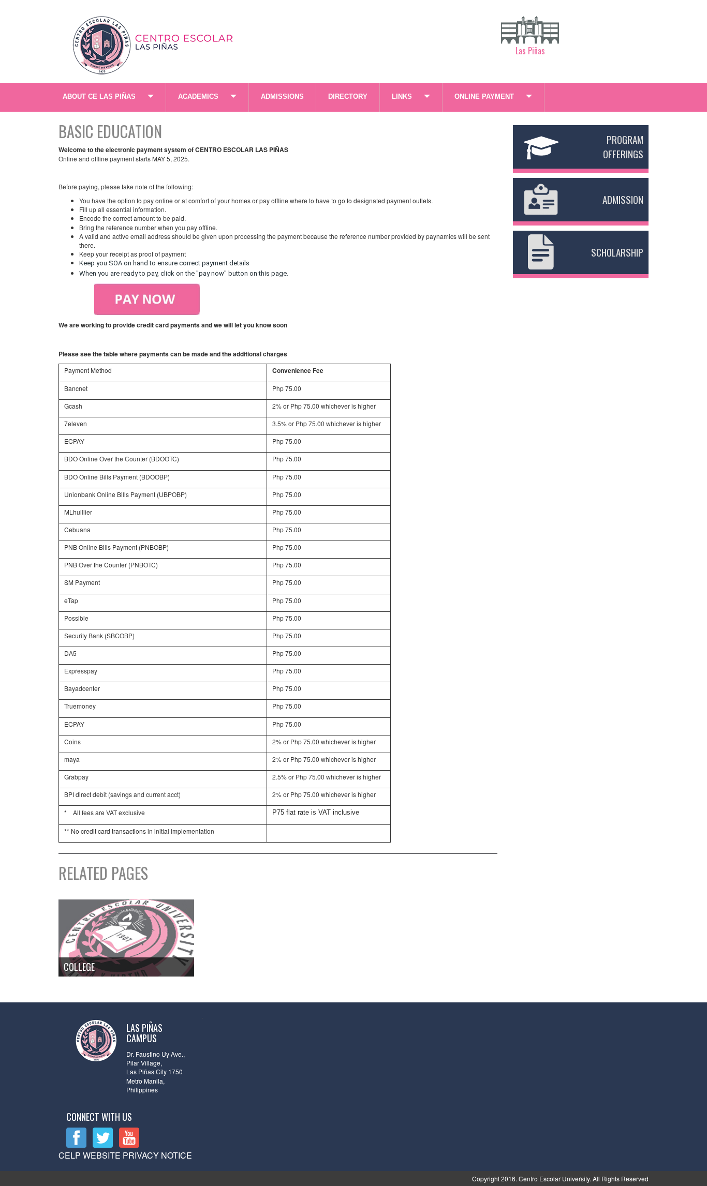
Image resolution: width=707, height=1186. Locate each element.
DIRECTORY (347, 96)
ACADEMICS (198, 96)
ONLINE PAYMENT (484, 96)
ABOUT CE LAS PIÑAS (99, 96)
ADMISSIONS (282, 96)
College (79, 966)
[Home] (154, 43)
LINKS (402, 96)
